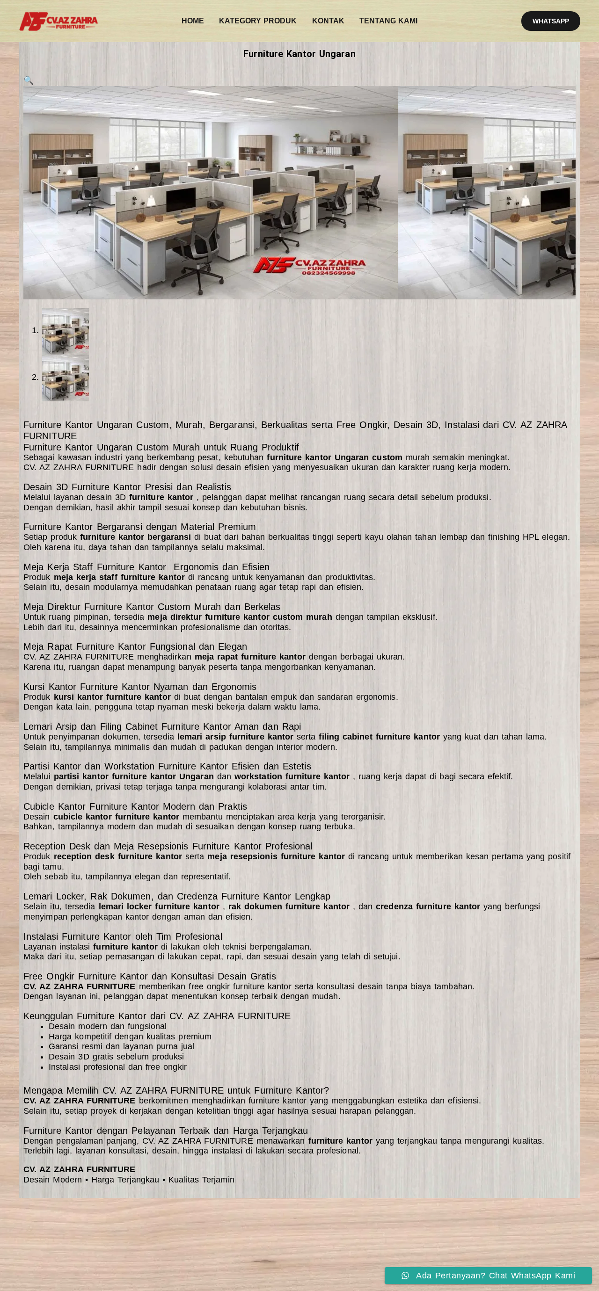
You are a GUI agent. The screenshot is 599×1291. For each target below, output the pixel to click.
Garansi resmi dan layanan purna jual (122, 1046)
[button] (550, 21)
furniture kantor (277, 1100)
